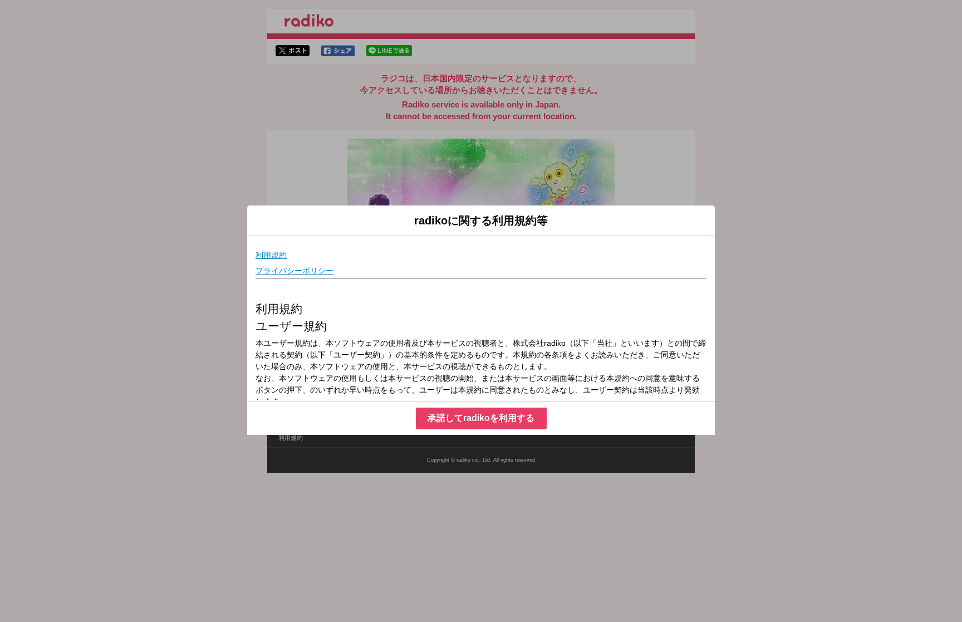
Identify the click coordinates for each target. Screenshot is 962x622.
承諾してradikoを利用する (481, 418)
